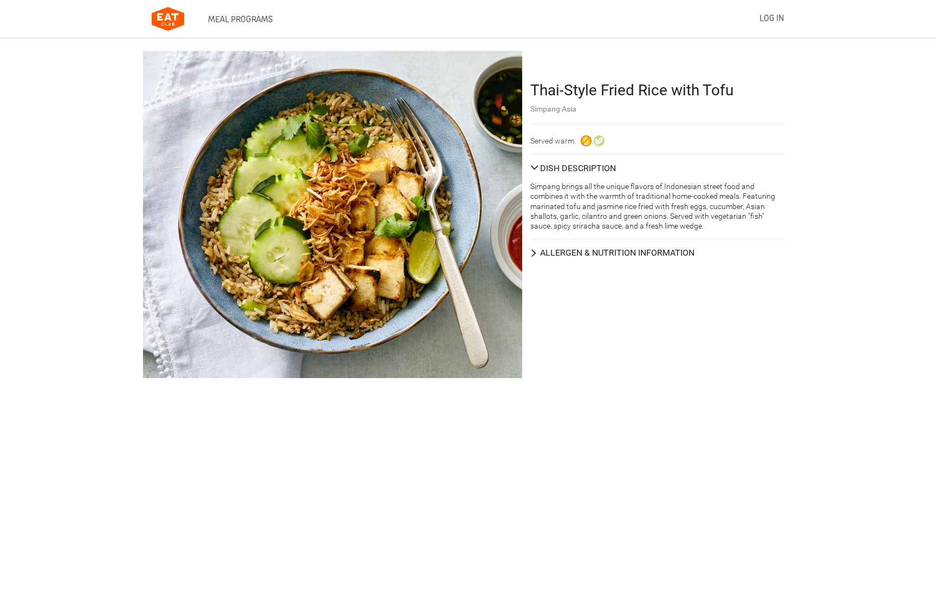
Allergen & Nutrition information (617, 253)
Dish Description (578, 168)
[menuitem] (240, 19)
